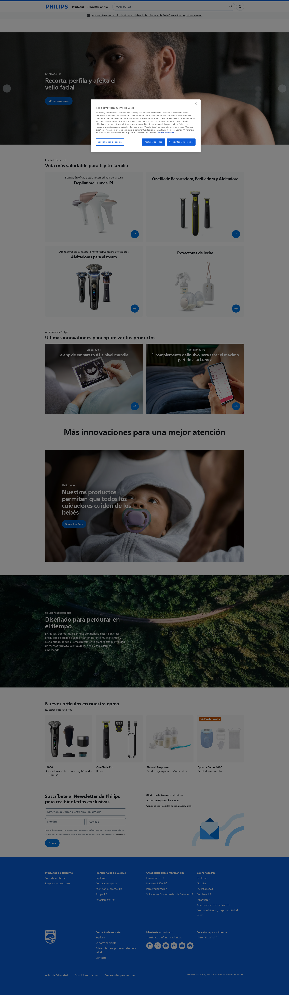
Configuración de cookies (110, 142)
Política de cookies (166, 132)
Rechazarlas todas (153, 142)
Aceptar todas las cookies (181, 142)
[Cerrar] (196, 103)
